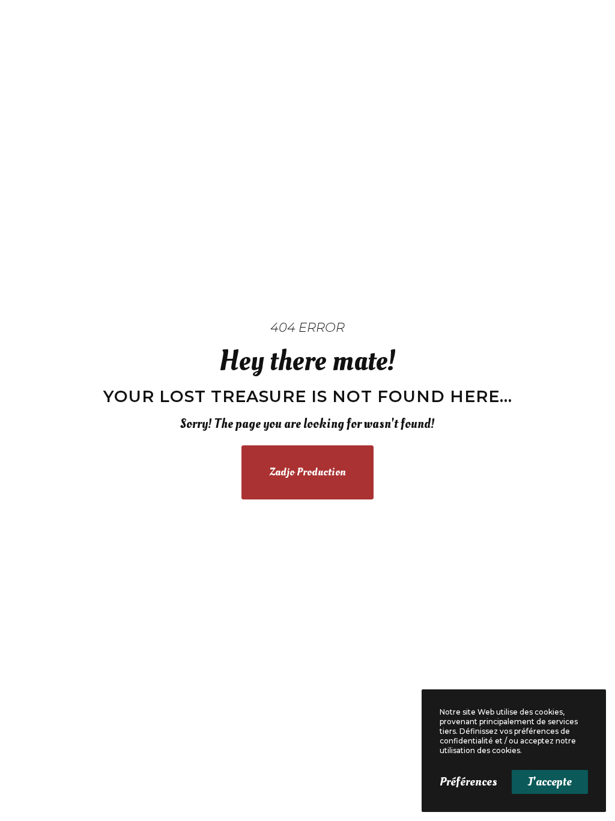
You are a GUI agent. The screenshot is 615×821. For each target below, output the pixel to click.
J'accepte (550, 782)
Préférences (468, 782)
